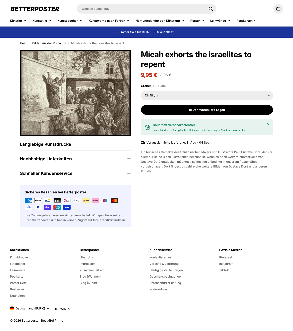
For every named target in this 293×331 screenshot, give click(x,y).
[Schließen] (268, 124)
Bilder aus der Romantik (49, 43)
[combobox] (146, 9)
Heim (23, 43)
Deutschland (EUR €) (30, 308)
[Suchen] (210, 8)
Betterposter (30, 320)
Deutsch (60, 309)
